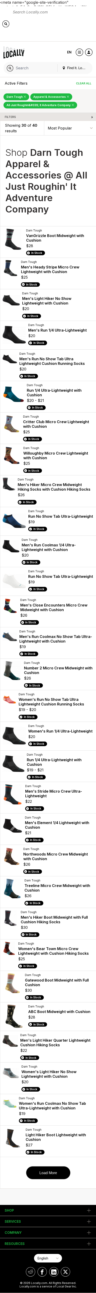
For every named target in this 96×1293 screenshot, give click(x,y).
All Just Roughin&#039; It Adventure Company (39, 105)
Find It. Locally (77, 68)
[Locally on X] (65, 1272)
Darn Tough (15, 97)
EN (69, 52)
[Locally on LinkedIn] (53, 1272)
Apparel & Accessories (49, 97)
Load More (48, 1173)
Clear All (83, 83)
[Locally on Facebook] (42, 1272)
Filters (10, 117)
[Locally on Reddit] (30, 1272)
